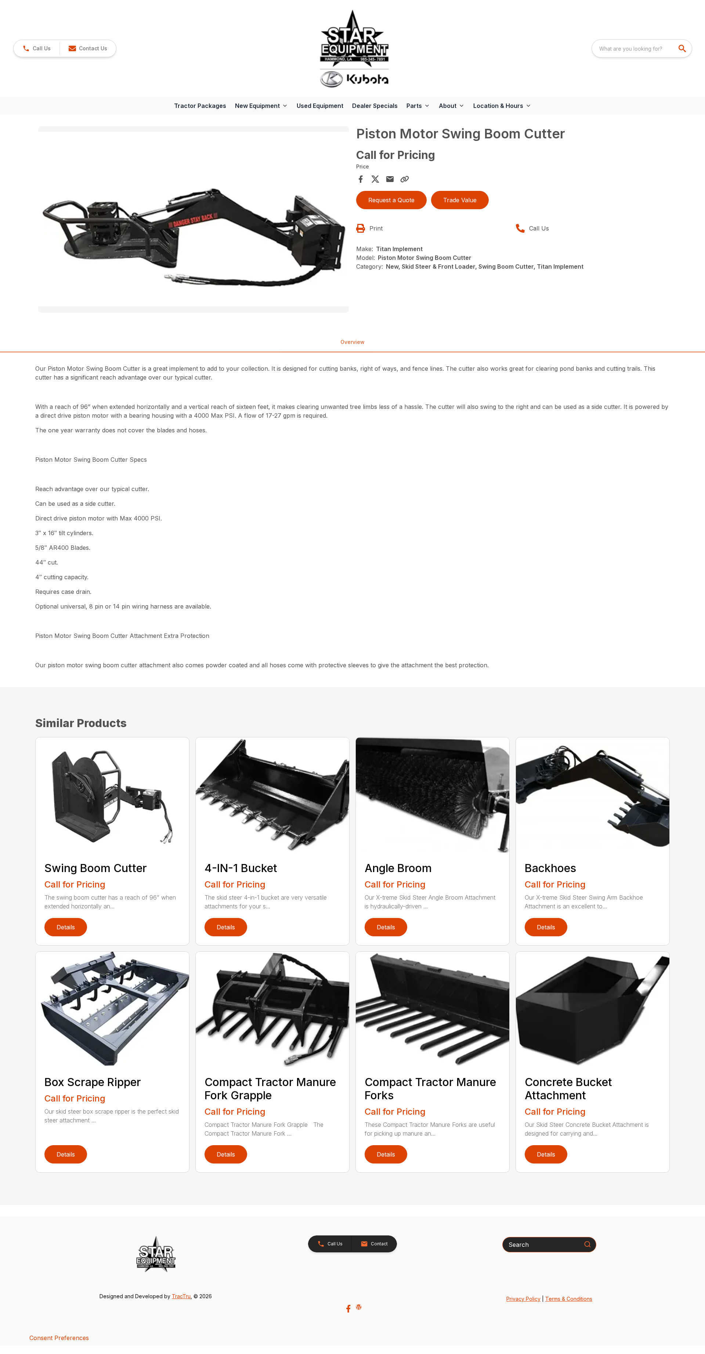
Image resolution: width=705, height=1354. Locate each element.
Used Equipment (320, 105)
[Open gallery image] (193, 219)
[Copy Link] (404, 179)
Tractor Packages (200, 105)
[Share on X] (375, 179)
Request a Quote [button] (391, 200)
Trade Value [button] (460, 200)
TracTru (181, 1296)
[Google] (359, 1307)
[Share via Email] (390, 179)
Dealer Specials (375, 105)
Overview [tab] (352, 342)
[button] (36, 48)
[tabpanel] (193, 220)
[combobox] (642, 48)
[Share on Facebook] (360, 179)
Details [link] (66, 927)
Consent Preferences (59, 1338)
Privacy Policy (523, 1299)
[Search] (587, 1244)
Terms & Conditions (568, 1299)
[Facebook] (348, 1308)
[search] (683, 48)
